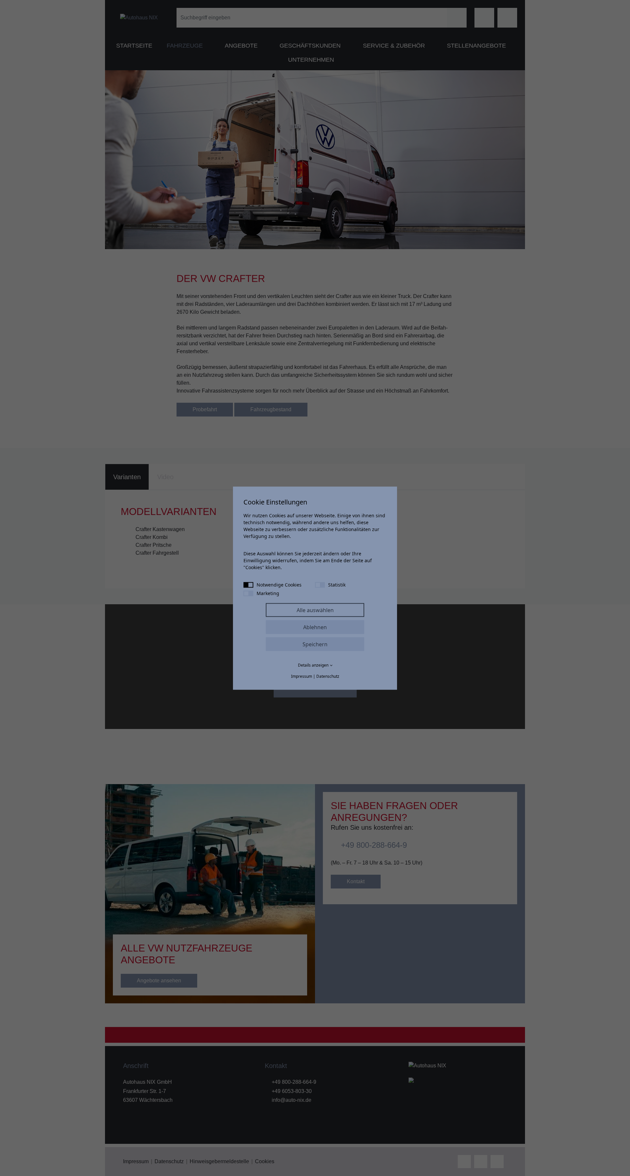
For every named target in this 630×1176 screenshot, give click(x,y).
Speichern (315, 644)
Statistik (337, 584)
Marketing (268, 593)
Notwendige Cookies (279, 584)
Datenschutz (327, 676)
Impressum (301, 676)
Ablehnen (315, 627)
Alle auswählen (315, 609)
